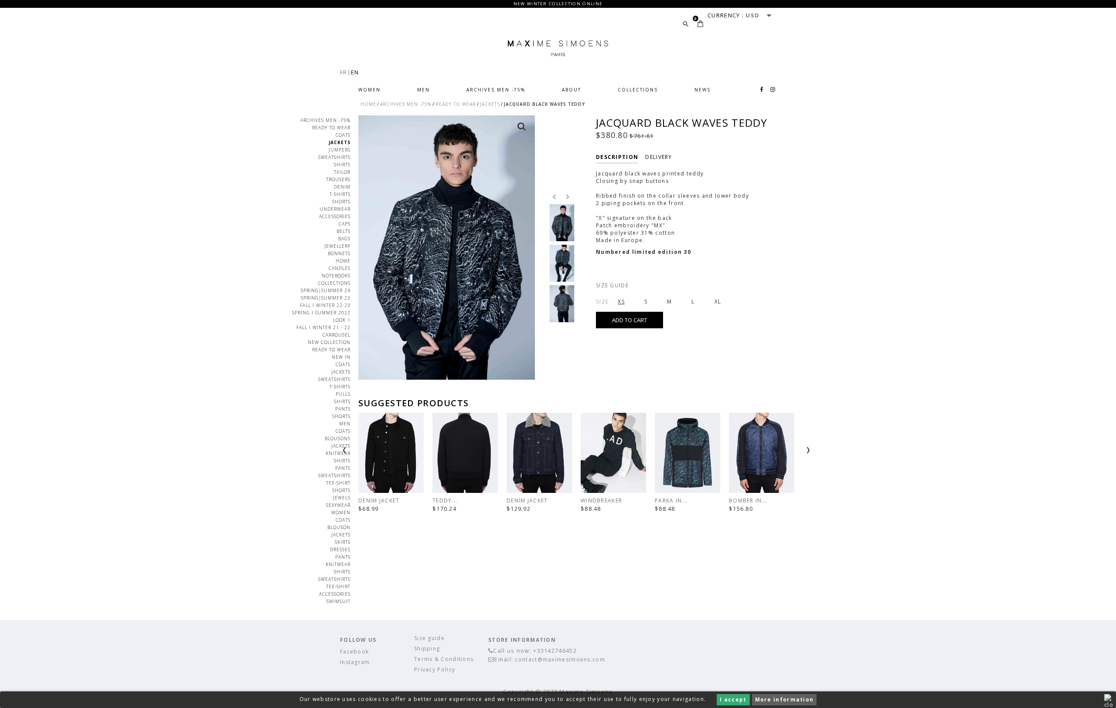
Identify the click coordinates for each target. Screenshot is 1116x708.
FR (343, 72)
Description (617, 157)
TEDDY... (444, 500)
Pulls (343, 394)
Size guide (612, 285)
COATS (343, 135)
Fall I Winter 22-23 (325, 305)
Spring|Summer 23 (325, 298)
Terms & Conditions (443, 659)
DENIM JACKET (379, 500)
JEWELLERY (337, 246)
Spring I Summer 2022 (321, 313)
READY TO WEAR (331, 128)
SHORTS (341, 490)
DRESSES (340, 549)
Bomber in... (748, 500)
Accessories (334, 216)
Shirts (342, 165)
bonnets (339, 253)
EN (355, 72)
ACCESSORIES (334, 594)
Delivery (658, 157)
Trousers (338, 179)
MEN (423, 90)
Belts (343, 231)
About (571, 90)
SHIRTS (342, 401)
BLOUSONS (337, 438)
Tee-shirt (338, 586)
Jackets (339, 142)
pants (342, 409)
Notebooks (336, 276)
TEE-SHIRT (338, 483)
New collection (329, 342)
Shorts (341, 202)
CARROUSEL (336, 335)
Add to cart (629, 320)
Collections (638, 90)
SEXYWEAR (338, 505)
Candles (339, 268)
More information (784, 699)
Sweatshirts (334, 157)
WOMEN (369, 90)
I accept (733, 699)
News (702, 90)
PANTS (342, 468)
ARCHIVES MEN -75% (495, 90)
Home (343, 261)
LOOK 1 (341, 320)
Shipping (427, 648)
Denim (342, 187)
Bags (344, 239)
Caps (344, 224)
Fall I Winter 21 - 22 (323, 327)
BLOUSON (338, 527)
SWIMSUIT (338, 601)
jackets (340, 372)
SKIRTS (342, 542)
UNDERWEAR (335, 209)
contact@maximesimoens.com (560, 659)
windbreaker (601, 500)
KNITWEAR (338, 453)
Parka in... (671, 500)
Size (602, 301)
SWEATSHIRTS (334, 475)
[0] (700, 23)
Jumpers (339, 150)
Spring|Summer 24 (325, 290)
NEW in (341, 357)
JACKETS (340, 446)
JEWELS (341, 498)
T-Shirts (340, 194)
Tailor (342, 172)
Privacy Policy (434, 669)
